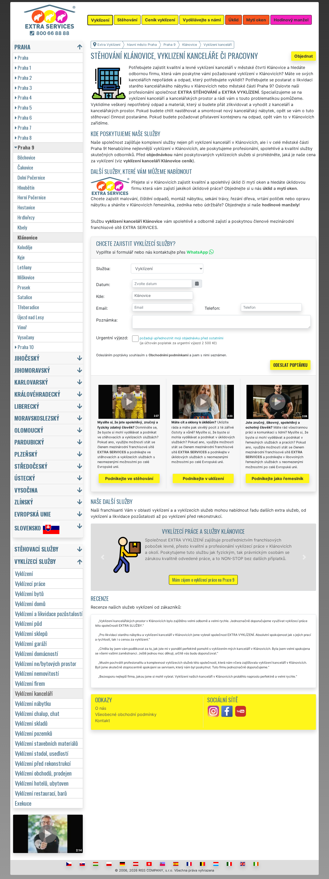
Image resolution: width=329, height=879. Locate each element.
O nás (100, 708)
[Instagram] (213, 711)
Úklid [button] (234, 19)
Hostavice (26, 207)
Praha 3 (25, 87)
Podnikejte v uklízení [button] (203, 478)
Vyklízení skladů (31, 723)
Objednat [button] (303, 56)
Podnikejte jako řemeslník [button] (277, 478)
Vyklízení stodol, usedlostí (41, 753)
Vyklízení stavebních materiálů (46, 743)
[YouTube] (240, 711)
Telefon (212, 308)
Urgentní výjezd (111, 337)
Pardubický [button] (29, 442)
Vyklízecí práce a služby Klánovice (203, 531)
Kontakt (102, 720)
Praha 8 (25, 137)
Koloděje (24, 247)
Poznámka (106, 320)
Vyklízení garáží (31, 643)
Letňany (24, 267)
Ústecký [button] (24, 478)
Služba (102, 268)
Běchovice (26, 157)
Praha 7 (24, 127)
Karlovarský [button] (31, 382)
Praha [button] (22, 46)
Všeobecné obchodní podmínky (126, 714)
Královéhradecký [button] (37, 394)
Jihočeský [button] (26, 358)
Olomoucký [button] (28, 430)
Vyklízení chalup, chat (37, 713)
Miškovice (25, 277)
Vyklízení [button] (100, 20)
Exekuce (23, 803)
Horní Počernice (31, 197)
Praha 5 (25, 107)
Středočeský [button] (30, 466)
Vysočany (25, 337)
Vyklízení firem (30, 683)
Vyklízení (24, 573)
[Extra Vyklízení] (49, 16)
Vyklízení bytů (29, 593)
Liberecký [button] (26, 406)
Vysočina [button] (26, 490)
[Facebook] (227, 711)
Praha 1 (24, 67)
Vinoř (22, 327)
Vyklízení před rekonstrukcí (43, 763)
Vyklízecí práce (30, 583)
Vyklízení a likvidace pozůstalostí (49, 613)
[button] (102, 557)
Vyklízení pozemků (33, 733)
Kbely (22, 227)
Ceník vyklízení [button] (160, 19)
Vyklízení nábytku (33, 703)
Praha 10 (26, 347)
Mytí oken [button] (256, 19)
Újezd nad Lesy (30, 317)
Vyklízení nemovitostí (37, 673)
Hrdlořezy (26, 217)
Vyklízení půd (28, 623)
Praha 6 (25, 117)
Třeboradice (28, 307)
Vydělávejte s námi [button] (202, 19)
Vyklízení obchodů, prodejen (43, 773)
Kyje (21, 257)
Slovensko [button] (27, 527)
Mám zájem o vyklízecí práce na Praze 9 (203, 580)
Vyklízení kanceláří (34, 693)
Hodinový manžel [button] (291, 19)
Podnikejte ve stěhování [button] (129, 478)
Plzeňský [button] (25, 454)
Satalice (24, 297)
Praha (23, 57)
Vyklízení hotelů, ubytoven (42, 783)
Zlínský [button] (23, 502)
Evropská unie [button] (32, 514)
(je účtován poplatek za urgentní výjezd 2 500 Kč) (178, 343)
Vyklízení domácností (36, 653)
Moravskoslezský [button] (36, 418)
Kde (99, 296)
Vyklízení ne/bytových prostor (45, 663)
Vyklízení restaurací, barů (41, 793)
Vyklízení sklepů (31, 633)
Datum (102, 284)
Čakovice (25, 167)
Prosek (23, 287)
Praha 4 (25, 97)
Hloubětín (25, 187)
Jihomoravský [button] (32, 370)
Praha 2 (25, 77)
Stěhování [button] (127, 19)
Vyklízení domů (30, 603)
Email (101, 308)
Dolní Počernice (31, 177)
